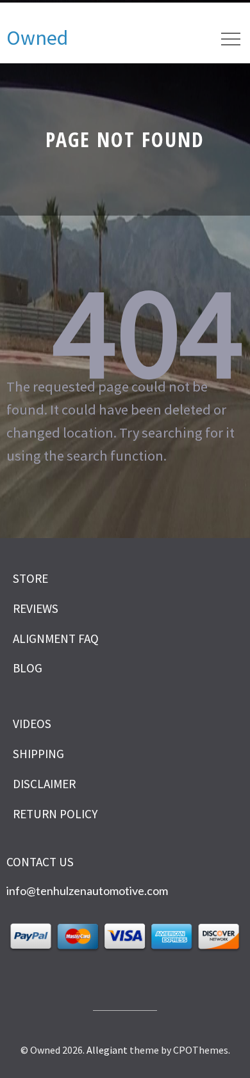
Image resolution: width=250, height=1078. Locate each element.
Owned (37, 38)
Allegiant (107, 1049)
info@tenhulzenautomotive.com (87, 891)
